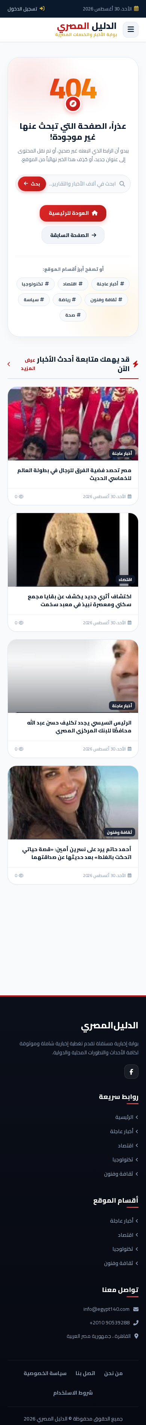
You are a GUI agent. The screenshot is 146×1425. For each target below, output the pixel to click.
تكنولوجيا (122, 1159)
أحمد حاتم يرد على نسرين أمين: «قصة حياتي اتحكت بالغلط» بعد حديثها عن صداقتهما (76, 853)
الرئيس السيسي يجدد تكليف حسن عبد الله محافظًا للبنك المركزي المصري (79, 726)
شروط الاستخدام (73, 1393)
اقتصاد (125, 1145)
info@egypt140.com (106, 1309)
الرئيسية (124, 1117)
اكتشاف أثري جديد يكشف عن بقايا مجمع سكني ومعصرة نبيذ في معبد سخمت (79, 600)
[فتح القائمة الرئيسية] (131, 30)
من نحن (113, 1373)
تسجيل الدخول (22, 9)
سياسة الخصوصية (45, 1373)
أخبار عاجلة (121, 1131)
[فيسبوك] (131, 1071)
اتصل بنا (85, 1373)
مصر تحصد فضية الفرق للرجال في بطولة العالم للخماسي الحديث (74, 474)
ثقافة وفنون (118, 1174)
